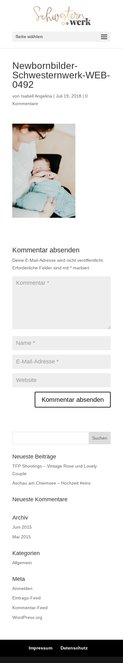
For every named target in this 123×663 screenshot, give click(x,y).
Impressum (40, 647)
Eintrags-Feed (26, 597)
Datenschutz (74, 647)
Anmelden (22, 588)
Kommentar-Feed (30, 607)
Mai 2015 (21, 536)
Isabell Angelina (36, 95)
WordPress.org (27, 617)
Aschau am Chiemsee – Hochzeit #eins (51, 483)
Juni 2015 (22, 527)
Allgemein (22, 562)
